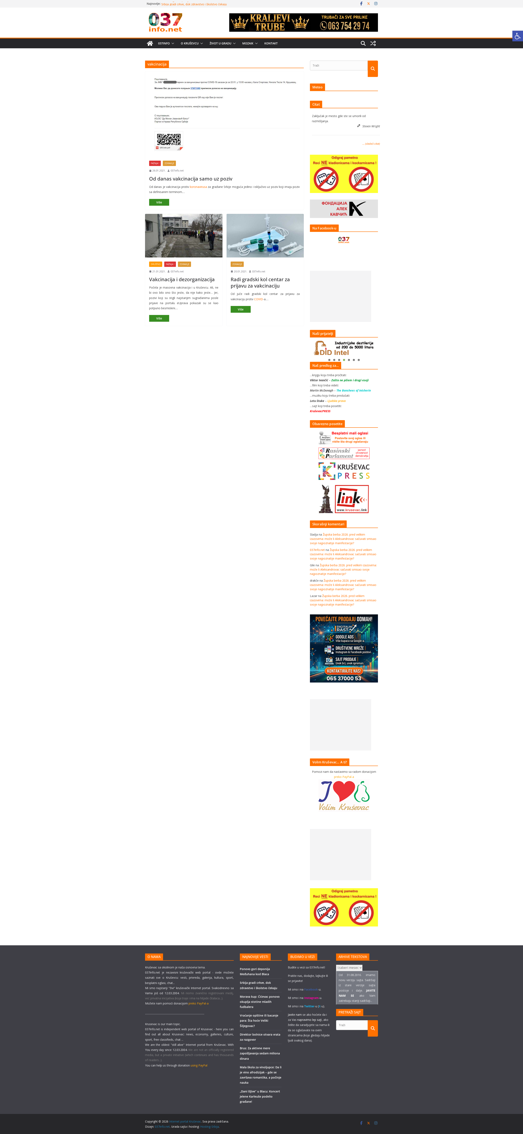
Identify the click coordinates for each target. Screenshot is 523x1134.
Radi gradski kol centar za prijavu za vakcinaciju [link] (260, 282)
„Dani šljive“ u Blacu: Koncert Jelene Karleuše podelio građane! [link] (260, 1096)
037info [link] (164, 43)
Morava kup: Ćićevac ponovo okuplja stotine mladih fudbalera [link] (260, 1002)
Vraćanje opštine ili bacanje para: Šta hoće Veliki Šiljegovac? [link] (259, 1020)
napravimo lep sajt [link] (309, 1020)
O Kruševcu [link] (190, 43)
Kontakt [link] (271, 43)
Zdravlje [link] (169, 163)
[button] (172, 43)
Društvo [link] (156, 264)
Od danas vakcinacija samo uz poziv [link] (190, 178)
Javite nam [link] (295, 1015)
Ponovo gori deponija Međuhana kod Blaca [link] (190, 4)
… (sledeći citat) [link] (371, 144)
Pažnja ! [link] (155, 163)
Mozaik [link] (247, 43)
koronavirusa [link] (198, 187)
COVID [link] (258, 299)
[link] (517, 36)
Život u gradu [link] (220, 43)
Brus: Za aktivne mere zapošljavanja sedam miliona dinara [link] (260, 1053)
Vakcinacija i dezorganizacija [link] (182, 279)
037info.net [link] (177, 170)
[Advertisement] (340, 296)
